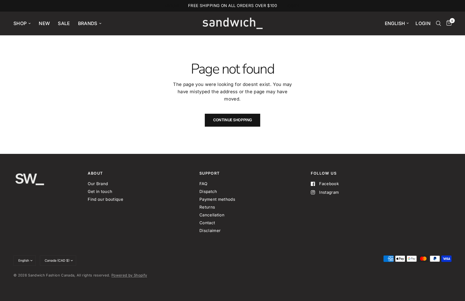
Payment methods (217, 199)
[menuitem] (24, 23)
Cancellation (211, 214)
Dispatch (208, 191)
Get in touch (100, 191)
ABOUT (95, 173)
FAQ (203, 183)
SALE (64, 23)
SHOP (20, 23)
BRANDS (87, 23)
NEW (44, 23)
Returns (207, 207)
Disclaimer (210, 230)
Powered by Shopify (129, 275)
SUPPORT (209, 173)
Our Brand (98, 183)
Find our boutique (105, 199)
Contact (207, 222)
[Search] (438, 23)
